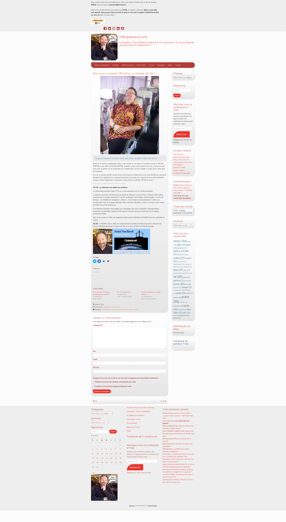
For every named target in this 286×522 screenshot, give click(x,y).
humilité (187, 281)
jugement (177, 287)
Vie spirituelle (115, 307)
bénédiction (183, 255)
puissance (178, 306)
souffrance (184, 315)
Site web (96, 367)
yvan (164, 474)
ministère (177, 290)
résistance (121, 309)
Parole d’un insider (179, 167)
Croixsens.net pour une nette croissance (140, 407)
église (177, 318)
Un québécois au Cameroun (136, 415)
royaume (182, 310)
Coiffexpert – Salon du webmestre (138, 411)
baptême (178, 251)
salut (186, 312)
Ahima (164, 454)
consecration (113, 309)
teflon (127, 309)
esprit (185, 273)
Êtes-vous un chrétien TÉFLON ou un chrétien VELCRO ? (125, 73)
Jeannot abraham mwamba (172, 464)
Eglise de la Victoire (133, 427)
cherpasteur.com (133, 37)
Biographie (161, 65)
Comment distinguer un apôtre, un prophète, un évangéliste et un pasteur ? (178, 470)
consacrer (105, 309)
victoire (136, 309)
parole (189, 293)
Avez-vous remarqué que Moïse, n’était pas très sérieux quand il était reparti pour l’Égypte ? (182, 161)
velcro (131, 309)
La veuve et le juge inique (181, 173)
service (176, 315)
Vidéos (170, 65)
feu (190, 273)
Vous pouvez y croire (133, 419)
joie (188, 284)
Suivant (162, 401)
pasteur (177, 297)
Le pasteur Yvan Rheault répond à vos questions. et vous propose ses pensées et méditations (156, 44)
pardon (180, 293)
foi (178, 277)
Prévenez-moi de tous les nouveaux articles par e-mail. (113, 386)
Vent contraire (178, 154)
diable (189, 267)
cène (176, 267)
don (187, 270)
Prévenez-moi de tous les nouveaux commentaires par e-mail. (115, 382)
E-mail (95, 359)
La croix (151, 65)
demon (182, 267)
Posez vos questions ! (102, 65)
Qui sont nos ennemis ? (124, 292)
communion (181, 262)
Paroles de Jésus (128, 65)
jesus (179, 284)
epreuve (177, 273)
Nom (94, 351)
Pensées (116, 65)
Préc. (95, 401)
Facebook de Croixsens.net (142, 436)
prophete (183, 302)
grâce (186, 277)
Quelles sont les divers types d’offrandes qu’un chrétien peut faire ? (179, 433)
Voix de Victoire (132, 423)
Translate (189, 213)
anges (181, 244)
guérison (178, 280)
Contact (178, 65)
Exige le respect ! (179, 170)
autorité (182, 248)
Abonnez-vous (181, 134)
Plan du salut (141, 65)
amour (180, 241)
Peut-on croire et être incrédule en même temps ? (178, 427)
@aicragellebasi (152, 505)
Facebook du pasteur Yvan (181, 342)
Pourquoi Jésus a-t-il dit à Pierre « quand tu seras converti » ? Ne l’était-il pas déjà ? (183, 189)
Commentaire (98, 325)
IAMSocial (131, 505)
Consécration (107, 307)
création (188, 264)
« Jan (93, 473)
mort (185, 290)
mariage (187, 287)
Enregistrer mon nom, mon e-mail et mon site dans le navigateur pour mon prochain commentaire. (125, 378)
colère (179, 258)
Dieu (178, 270)
